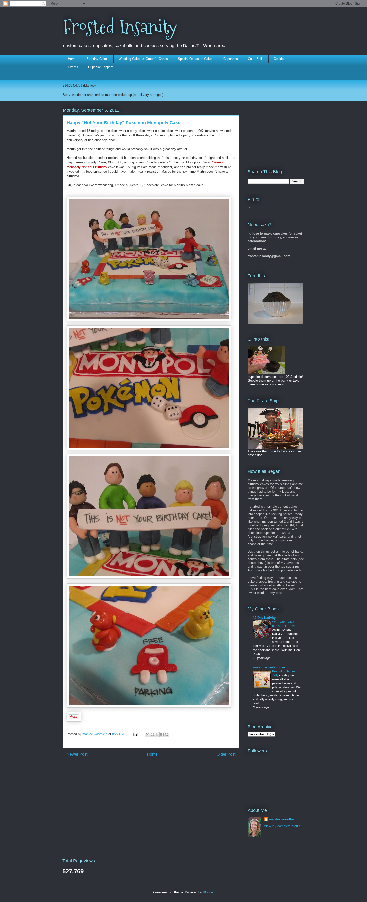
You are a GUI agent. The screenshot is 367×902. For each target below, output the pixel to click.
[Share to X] (157, 734)
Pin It (251, 208)
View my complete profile (282, 826)
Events (73, 67)
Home (72, 59)
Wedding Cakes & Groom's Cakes (143, 59)
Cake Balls (256, 59)
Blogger (208, 892)
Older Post (226, 754)
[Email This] (147, 734)
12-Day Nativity (264, 618)
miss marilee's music (269, 667)
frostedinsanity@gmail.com (82, 81)
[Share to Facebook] (161, 734)
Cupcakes (230, 59)
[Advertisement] (273, 131)
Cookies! (280, 59)
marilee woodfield (283, 819)
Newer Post (77, 754)
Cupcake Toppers (100, 67)
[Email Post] (135, 734)
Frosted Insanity (120, 27)
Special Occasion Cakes (195, 59)
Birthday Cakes (97, 59)
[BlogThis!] (152, 734)
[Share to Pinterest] (166, 734)
